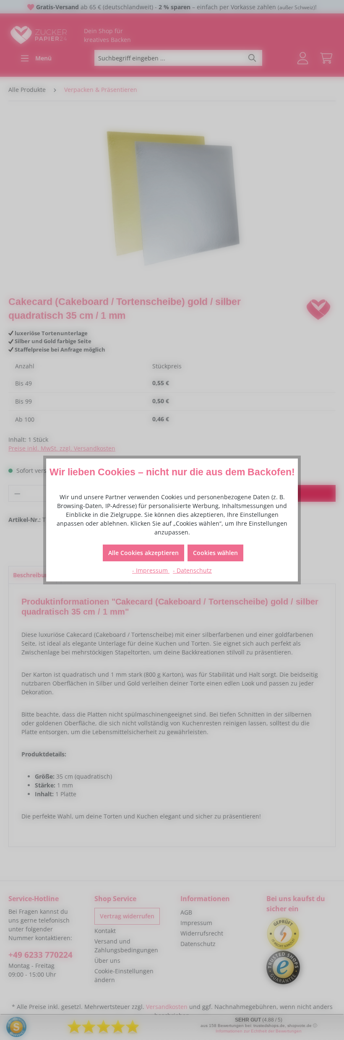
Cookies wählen (215, 553)
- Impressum (150, 570)
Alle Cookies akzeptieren (143, 553)
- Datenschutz (192, 570)
